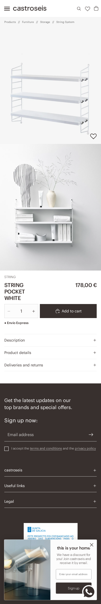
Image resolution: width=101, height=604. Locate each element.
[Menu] (5, 8)
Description (14, 340)
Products (10, 22)
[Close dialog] (91, 544)
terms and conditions (46, 448)
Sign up (73, 588)
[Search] (79, 8)
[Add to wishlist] (93, 136)
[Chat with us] (89, 592)
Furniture (28, 22)
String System (65, 22)
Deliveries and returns (23, 365)
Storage (45, 22)
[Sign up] (91, 434)
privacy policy (85, 448)
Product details (17, 352)
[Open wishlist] (87, 8)
